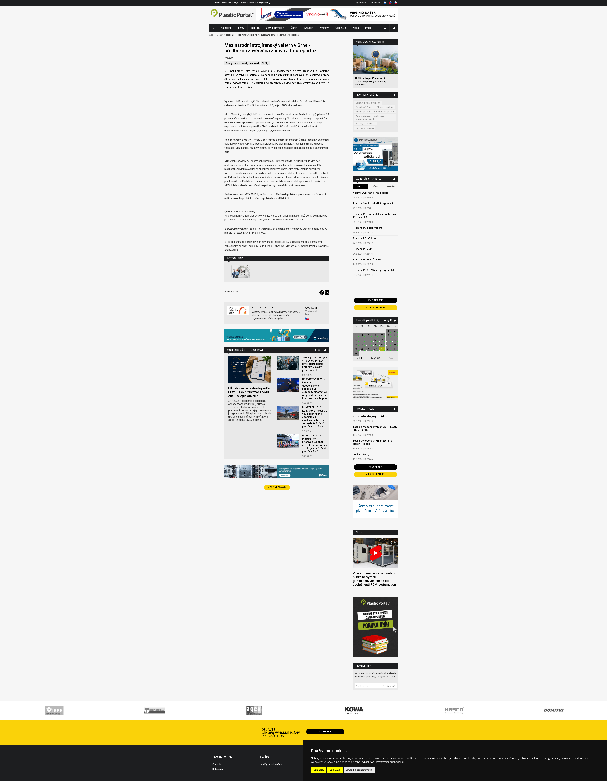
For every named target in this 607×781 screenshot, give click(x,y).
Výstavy (324, 27)
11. (362, 340)
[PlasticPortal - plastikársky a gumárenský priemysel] (232, 14)
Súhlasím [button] (319, 770)
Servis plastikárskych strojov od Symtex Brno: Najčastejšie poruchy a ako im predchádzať (314, 364)
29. (388, 349)
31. (356, 353)
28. (382, 349)
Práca (368, 27)
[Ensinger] (375, 505)
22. (388, 344)
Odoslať (390, 686)
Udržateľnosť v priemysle (368, 102)
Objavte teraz (325, 731)
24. (356, 349)
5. (369, 335)
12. (369, 340)
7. (382, 335)
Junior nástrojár (362, 454)
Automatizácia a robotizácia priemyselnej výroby (370, 117)
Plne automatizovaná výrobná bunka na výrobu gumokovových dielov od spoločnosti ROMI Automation (374, 578)
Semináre (340, 27)
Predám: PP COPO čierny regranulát (373, 270)
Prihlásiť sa (375, 2)
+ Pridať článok (277, 487)
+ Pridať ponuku (375, 474)
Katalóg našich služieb (271, 764)
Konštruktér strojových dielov (370, 416)
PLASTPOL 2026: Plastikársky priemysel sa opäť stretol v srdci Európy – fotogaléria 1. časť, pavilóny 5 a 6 (314, 443)
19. (369, 344)
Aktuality (309, 27)
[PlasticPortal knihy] (375, 627)
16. (395, 340)
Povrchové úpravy (365, 107)
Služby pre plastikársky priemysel (242, 63)
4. (362, 335)
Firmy (241, 27)
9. (395, 335)
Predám (391, 187)
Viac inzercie (375, 300)
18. (362, 344)
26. (369, 349)
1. (388, 330)
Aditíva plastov (363, 111)
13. (375, 340)
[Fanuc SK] (375, 384)
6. (375, 335)
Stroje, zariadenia (385, 107)
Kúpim (375, 187)
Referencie (218, 769)
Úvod (211, 35)
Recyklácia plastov (365, 128)
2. (395, 330)
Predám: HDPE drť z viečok (368, 259)
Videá (355, 27)
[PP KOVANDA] (375, 154)
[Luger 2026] (327, 14)
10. (356, 340)
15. (388, 340)
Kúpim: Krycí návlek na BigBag (370, 192)
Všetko (360, 187)
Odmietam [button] (335, 770)
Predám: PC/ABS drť (364, 238)
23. (395, 344)
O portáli (216, 764)
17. (356, 344)
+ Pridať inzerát (375, 307)
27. (375, 349)
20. (375, 344)
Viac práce (375, 467)
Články (294, 27)
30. (395, 349)
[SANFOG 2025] (276, 336)
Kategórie (226, 27)
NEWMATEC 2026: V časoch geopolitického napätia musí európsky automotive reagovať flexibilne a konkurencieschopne (314, 389)
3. (356, 335)
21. (382, 344)
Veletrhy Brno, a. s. (262, 307)
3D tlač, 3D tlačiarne (365, 123)
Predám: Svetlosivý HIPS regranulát (373, 203)
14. (382, 340)
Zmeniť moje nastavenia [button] (359, 770)
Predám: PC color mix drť (367, 227)
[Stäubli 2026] (276, 472)
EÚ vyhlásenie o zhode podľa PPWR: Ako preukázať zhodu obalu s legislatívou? (249, 392)
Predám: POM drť (363, 248)
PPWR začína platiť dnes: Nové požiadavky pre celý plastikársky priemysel (370, 81)
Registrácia (360, 2)
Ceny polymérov (275, 27)
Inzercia (255, 27)
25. (362, 349)
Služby (265, 63)
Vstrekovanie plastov (384, 111)
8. (388, 335)
